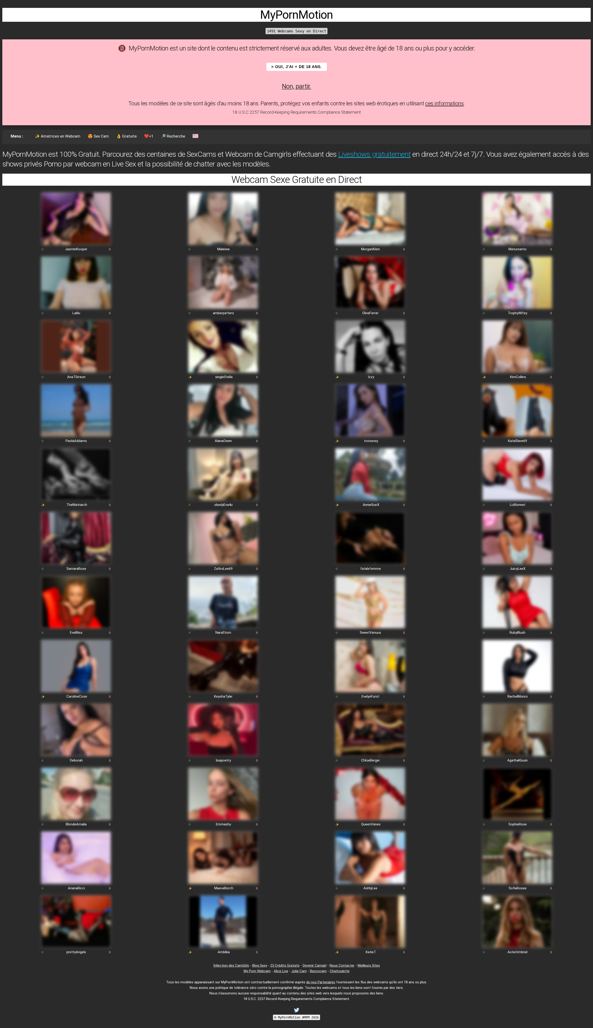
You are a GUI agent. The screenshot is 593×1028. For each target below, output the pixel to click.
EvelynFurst (370, 696)
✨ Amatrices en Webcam (57, 136)
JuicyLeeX (517, 569)
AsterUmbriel (517, 952)
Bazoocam (318, 971)
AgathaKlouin (517, 760)
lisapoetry (223, 760)
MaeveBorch (223, 888)
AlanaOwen (223, 441)
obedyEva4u (223, 505)
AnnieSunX (371, 505)
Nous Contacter (342, 965)
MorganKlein (370, 249)
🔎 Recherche (173, 136)
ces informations (444, 103)
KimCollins (518, 377)
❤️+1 (149, 136)
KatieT (371, 952)
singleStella (224, 377)
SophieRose (517, 824)
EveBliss (76, 632)
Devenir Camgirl (314, 965)
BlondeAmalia (76, 824)
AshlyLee (370, 888)
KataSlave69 (517, 441)
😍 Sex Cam (98, 136)
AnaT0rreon (76, 377)
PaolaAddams (76, 441)
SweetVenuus (370, 632)
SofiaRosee (518, 888)
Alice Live (281, 971)
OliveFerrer (370, 313)
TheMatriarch (76, 505)
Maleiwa (223, 249)
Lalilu (76, 313)
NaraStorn (223, 632)
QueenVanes (371, 824)
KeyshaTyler (223, 696)
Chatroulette (340, 971)
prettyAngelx (76, 952)
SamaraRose (76, 569)
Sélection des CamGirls (231, 965)
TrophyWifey (517, 313)
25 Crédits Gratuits (285, 965)
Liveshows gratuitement (374, 154)
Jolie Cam (299, 971)
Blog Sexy (259, 965)
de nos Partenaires (320, 982)
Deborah (76, 760)
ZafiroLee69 (223, 569)
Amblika (224, 952)
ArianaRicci (76, 888)
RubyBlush (517, 632)
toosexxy (371, 441)
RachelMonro (518, 696)
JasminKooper (76, 249)
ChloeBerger (370, 760)
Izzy (371, 377)
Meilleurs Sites (369, 965)
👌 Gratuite (126, 136)
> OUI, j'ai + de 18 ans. (296, 67)
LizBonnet (517, 505)
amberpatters (223, 313)
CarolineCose (76, 696)
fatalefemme (370, 569)
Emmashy (223, 824)
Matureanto (517, 249)
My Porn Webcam (257, 971)
